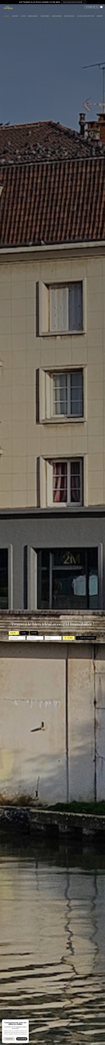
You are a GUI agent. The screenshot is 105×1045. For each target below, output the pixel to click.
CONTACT (100, 16)
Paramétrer (9, 1039)
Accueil (6, 16)
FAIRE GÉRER (45, 16)
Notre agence (69, 16)
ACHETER (15, 16)
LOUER (23, 16)
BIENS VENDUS (33, 16)
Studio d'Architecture (85, 16)
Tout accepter (21, 1039)
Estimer (34, 633)
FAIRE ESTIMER (57, 16)
